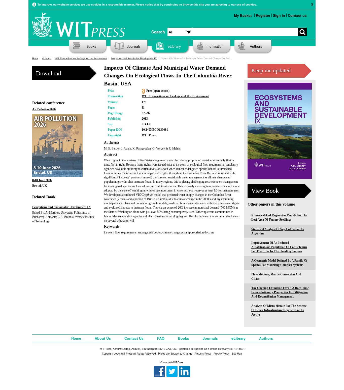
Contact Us (134, 338)
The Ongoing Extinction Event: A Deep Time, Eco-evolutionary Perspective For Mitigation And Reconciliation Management (280, 292)
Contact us (297, 15)
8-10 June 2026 (42, 180)
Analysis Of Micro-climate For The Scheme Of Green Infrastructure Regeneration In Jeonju (278, 310)
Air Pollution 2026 (44, 109)
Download (48, 73)
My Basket (243, 15)
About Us (103, 338)
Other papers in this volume (271, 204)
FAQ (160, 338)
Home (35, 58)
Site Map (237, 353)
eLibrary (174, 46)
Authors (256, 46)
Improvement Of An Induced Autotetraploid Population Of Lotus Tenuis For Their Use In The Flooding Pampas (279, 247)
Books (91, 46)
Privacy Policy (221, 353)
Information (214, 46)
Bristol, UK (39, 185)
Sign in (279, 15)
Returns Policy (203, 353)
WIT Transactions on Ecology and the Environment (81, 58)
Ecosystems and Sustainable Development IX (134, 58)
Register (263, 15)
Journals (134, 46)
